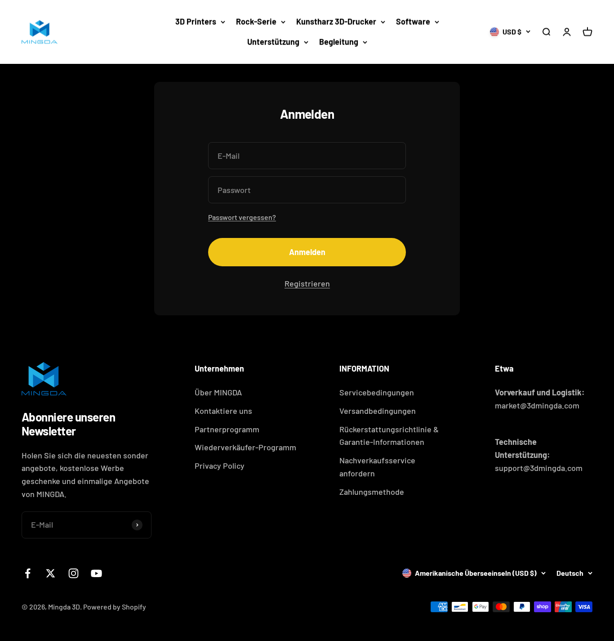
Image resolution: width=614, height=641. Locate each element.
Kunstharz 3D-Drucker (336, 22)
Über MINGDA (218, 392)
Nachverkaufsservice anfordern (377, 466)
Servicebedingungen (376, 392)
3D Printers (195, 22)
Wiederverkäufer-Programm (245, 447)
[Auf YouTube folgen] (96, 573)
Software (413, 22)
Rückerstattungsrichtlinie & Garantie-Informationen (389, 435)
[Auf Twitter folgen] (50, 573)
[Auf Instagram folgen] (73, 573)
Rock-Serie (256, 22)
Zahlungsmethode (371, 492)
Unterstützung (273, 42)
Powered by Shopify (114, 606)
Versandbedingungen (377, 411)
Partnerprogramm (227, 429)
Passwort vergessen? (242, 217)
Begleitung (338, 42)
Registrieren (307, 283)
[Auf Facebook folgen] (28, 573)
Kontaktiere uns (223, 411)
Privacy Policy (220, 466)
